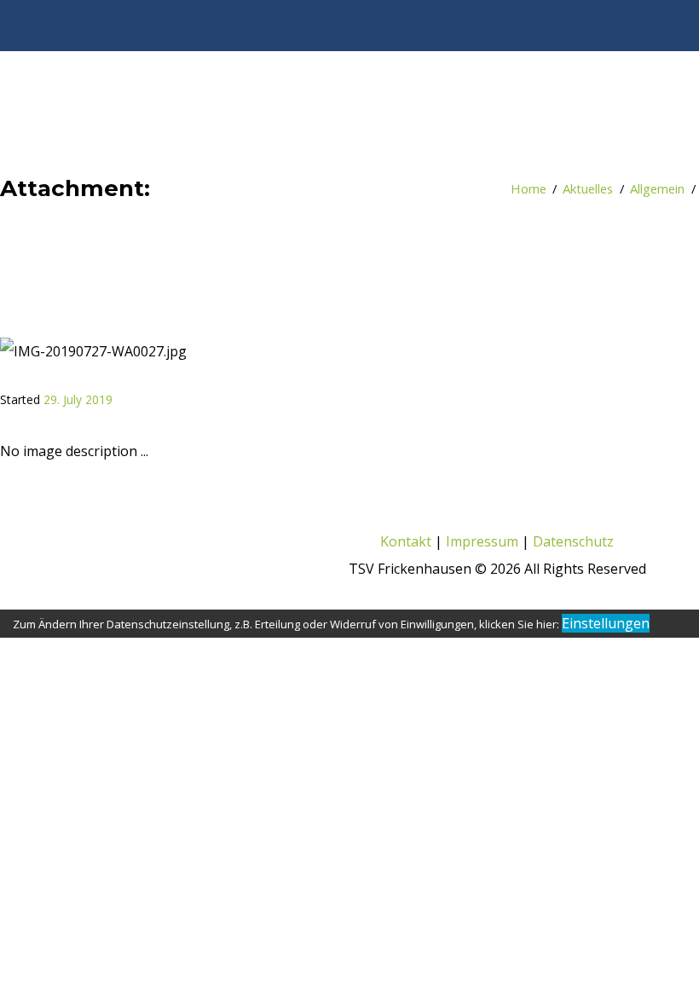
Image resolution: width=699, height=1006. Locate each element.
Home (528, 188)
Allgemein (657, 188)
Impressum (482, 541)
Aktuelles (588, 188)
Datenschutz (575, 541)
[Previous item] (162, 351)
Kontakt (405, 541)
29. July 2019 (78, 399)
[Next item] (486, 351)
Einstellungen (606, 623)
